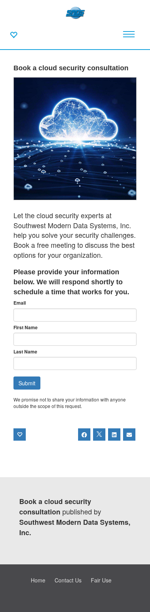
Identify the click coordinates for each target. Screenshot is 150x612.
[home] (75, 11)
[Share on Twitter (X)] (99, 434)
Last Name (25, 351)
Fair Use (101, 580)
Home (38, 580)
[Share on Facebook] (84, 434)
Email (19, 303)
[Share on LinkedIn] (114, 434)
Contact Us (68, 580)
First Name (25, 327)
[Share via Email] (129, 434)
